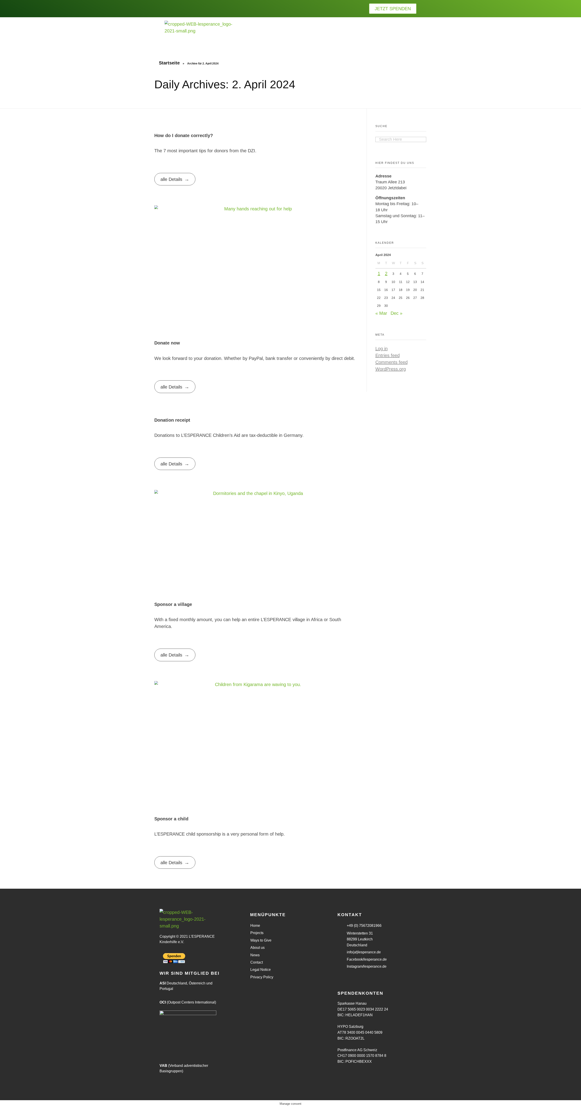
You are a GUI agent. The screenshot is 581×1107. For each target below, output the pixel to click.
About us (257, 948)
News (255, 955)
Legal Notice (260, 970)
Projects (256, 933)
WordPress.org (390, 369)
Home (255, 925)
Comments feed (391, 362)
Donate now (167, 342)
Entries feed (387, 355)
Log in (381, 348)
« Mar (381, 313)
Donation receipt (172, 420)
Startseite (169, 62)
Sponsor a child (171, 818)
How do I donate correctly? (183, 135)
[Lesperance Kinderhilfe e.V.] (199, 33)
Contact (256, 962)
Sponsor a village (173, 604)
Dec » (396, 313)
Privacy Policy (261, 977)
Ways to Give (260, 940)
